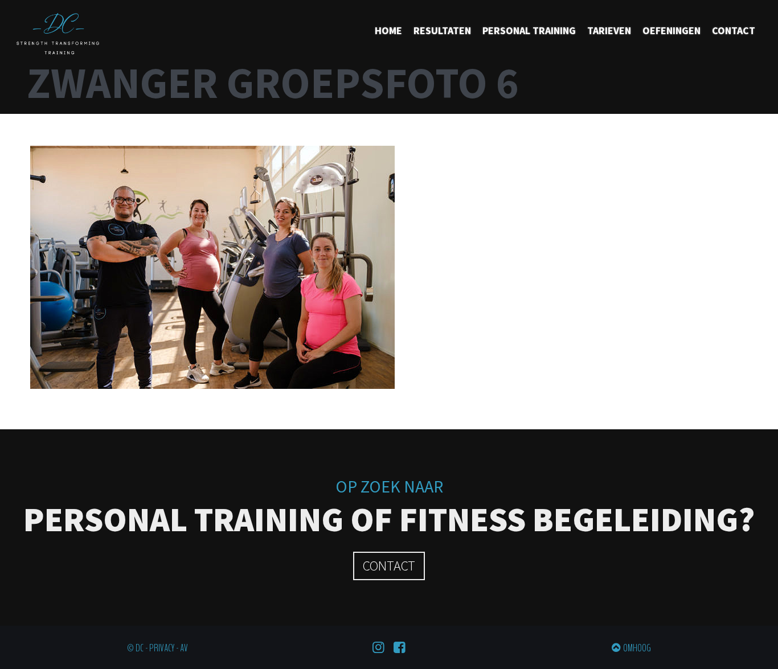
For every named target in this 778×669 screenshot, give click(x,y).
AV (184, 648)
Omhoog (637, 648)
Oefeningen (671, 30)
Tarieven (609, 30)
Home (388, 30)
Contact (733, 30)
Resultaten (442, 30)
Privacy (161, 648)
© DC (135, 648)
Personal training (529, 30)
